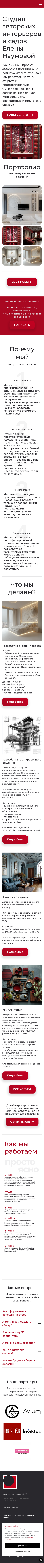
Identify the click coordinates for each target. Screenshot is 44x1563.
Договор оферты (10, 1507)
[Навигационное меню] (40, 4)
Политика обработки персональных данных (19, 1516)
